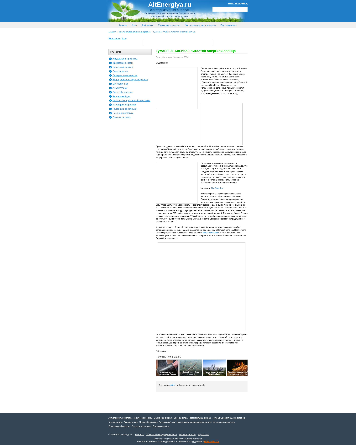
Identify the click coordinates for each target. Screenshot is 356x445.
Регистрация (234, 3)
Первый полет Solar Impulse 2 (191, 373)
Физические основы (123, 63)
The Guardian (217, 188)
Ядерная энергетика (123, 113)
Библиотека (147, 25)
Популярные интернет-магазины (200, 25)
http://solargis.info (210, 232)
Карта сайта (203, 434)
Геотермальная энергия (125, 75)
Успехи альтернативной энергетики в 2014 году (238, 373)
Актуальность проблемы (125, 59)
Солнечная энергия (123, 67)
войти (172, 385)
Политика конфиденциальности (161, 434)
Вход (245, 3)
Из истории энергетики (124, 104)
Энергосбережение (123, 92)
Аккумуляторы (120, 88)
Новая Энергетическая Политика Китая (214, 373)
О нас (134, 25)
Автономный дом (121, 96)
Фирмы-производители (169, 25)
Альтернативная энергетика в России (167, 373)
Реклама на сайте (122, 117)
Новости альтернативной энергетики (131, 100)
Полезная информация (125, 109)
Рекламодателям (228, 25)
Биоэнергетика (120, 84)
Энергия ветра (120, 71)
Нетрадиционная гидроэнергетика (130, 79)
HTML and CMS (211, 441)
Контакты (139, 434)
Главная (123, 25)
